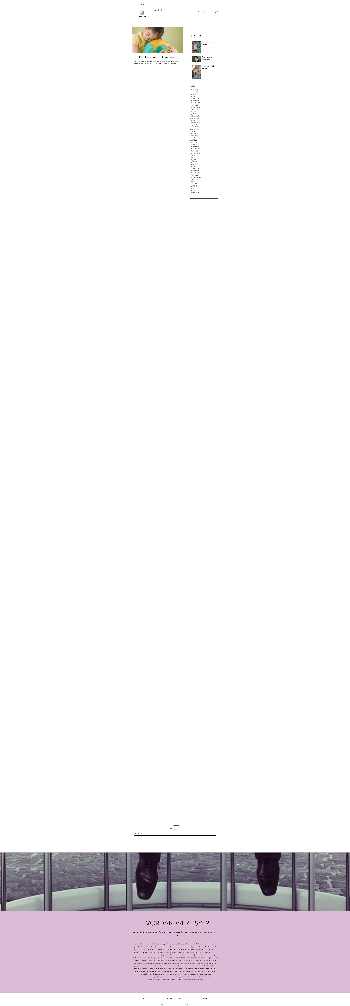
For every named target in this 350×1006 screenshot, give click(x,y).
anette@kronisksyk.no (139, 5)
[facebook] (217, 5)
